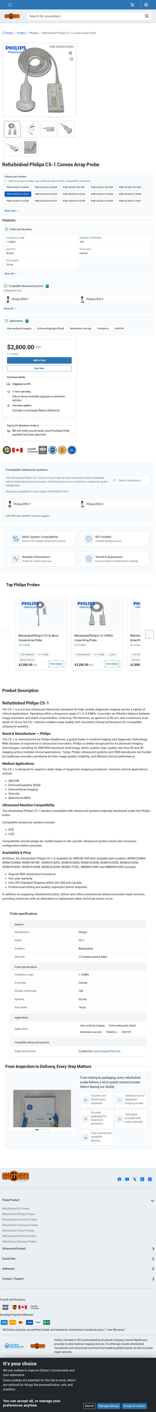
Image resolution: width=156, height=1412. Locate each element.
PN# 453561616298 (74, 201)
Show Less (10, 210)
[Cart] (132, 5)
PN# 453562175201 (130, 201)
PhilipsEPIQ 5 (94, 299)
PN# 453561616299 (102, 201)
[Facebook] (119, 1178)
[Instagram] (150, 1178)
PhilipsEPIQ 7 (20, 299)
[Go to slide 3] (43, 1129)
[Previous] (6, 634)
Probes (21, 33)
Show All (9, 273)
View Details (56, 664)
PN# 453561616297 (46, 201)
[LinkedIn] (142, 1178)
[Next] (149, 634)
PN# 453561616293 (74, 194)
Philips (33, 33)
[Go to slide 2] (40, 1129)
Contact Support (40, 516)
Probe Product (10, 1200)
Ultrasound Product (14, 1248)
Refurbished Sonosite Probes (19, 1219)
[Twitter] (134, 1178)
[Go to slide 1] (37, 1129)
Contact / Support (13, 1278)
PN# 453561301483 (130, 187)
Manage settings (109, 1405)
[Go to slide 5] (48, 1129)
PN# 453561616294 (102, 194)
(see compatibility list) (107, 1051)
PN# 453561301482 (102, 187)
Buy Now (39, 368)
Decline (89, 1405)
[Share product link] (70, 52)
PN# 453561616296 (18, 201)
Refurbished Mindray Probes (19, 1236)
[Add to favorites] (71, 59)
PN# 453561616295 (130, 194)
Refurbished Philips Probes (18, 1214)
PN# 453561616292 (46, 194)
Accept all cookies (134, 1405)
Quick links (8, 1258)
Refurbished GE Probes (15, 1208)
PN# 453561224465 (18, 187)
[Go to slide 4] (46, 1129)
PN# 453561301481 (74, 187)
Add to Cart (39, 360)
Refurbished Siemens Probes (19, 1241)
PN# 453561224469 (46, 187)
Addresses (8, 1268)
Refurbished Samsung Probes (20, 1225)
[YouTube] (127, 1178)
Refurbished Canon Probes (18, 1230)
